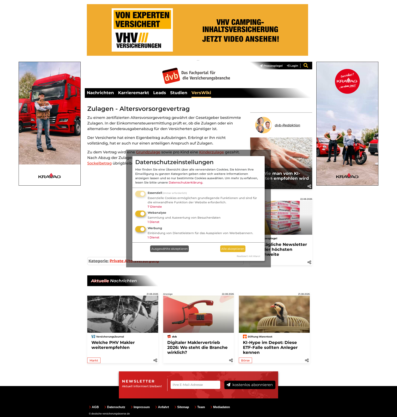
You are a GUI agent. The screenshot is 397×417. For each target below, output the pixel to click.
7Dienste (155, 206)
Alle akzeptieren (232, 249)
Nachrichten (100, 92)
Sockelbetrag (99, 163)
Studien (178, 92)
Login (293, 65)
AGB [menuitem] (95, 407)
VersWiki (201, 92)
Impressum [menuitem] (142, 407)
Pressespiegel (273, 65)
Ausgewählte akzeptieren (169, 249)
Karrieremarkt (133, 92)
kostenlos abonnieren (252, 385)
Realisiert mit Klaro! (248, 256)
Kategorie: (98, 261)
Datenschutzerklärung (185, 182)
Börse (245, 360)
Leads (159, 92)
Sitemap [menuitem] (183, 407)
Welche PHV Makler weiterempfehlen (113, 345)
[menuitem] (269, 65)
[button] (309, 186)
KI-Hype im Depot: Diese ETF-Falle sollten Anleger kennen (270, 347)
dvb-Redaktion (287, 125)
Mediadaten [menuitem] (221, 407)
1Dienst (153, 222)
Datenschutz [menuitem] (116, 407)
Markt (94, 360)
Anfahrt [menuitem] (163, 407)
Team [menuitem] (201, 407)
